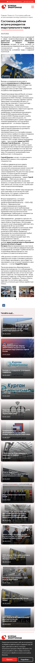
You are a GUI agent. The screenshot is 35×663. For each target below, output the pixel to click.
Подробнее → (25, 659)
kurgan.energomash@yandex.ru (15, 1)
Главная (4, 15)
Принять (9, 659)
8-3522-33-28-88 (29, 1)
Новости (11, 15)
